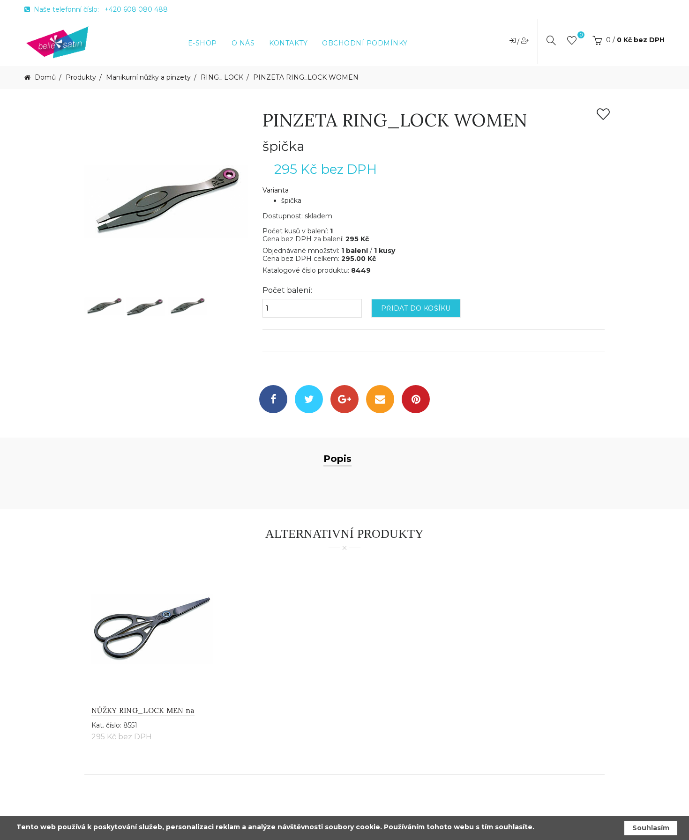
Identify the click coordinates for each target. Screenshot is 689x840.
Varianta (275, 190)
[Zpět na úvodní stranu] (57, 42)
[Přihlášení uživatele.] (513, 40)
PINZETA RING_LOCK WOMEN (306, 78)
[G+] (344, 399)
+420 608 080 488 (136, 9)
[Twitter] (309, 399)
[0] (572, 42)
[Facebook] (273, 399)
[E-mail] (380, 399)
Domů (44, 78)
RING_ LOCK (222, 78)
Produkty (81, 78)
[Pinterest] (416, 399)
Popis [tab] (337, 458)
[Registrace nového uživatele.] (525, 40)
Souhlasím (650, 828)
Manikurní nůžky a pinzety (148, 78)
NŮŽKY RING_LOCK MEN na (143, 710)
